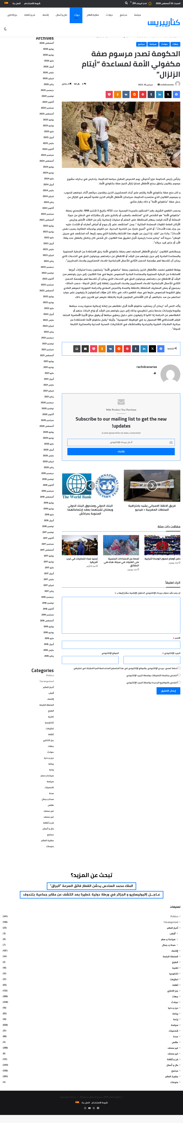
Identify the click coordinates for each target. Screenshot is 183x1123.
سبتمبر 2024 (47, 155)
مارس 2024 (48, 191)
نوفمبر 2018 (48, 526)
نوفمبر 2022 (48, 273)
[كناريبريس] (163, 22)
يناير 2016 (49, 656)
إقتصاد (45, 15)
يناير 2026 (49, 84)
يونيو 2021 (48, 367)
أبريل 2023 (48, 244)
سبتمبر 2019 (47, 491)
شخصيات (49, 788)
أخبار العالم (48, 687)
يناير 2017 (49, 591)
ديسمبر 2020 (47, 403)
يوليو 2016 (49, 627)
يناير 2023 (49, 261)
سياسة (137, 15)
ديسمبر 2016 (47, 597)
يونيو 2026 (48, 55)
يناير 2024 (49, 202)
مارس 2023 (48, 249)
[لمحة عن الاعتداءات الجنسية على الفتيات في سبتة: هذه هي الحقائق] (121, 545)
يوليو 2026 (48, 49)
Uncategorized (47, 681)
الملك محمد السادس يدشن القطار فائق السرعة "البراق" (91, 886)
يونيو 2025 (48, 126)
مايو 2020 (49, 444)
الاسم (176, 638)
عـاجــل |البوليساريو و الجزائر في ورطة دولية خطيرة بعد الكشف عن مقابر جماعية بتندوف (91, 895)
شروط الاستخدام (32, 4)
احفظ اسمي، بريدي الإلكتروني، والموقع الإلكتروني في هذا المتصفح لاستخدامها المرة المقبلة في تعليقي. (125, 668)
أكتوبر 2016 (48, 609)
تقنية (51, 717)
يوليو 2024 (48, 167)
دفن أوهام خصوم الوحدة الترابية (162, 558)
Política (50, 676)
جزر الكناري (12, 15)
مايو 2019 (49, 515)
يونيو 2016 (48, 633)
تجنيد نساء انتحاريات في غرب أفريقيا (82, 560)
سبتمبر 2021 (47, 350)
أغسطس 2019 (47, 497)
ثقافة (51, 735)
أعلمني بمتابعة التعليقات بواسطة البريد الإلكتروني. (151, 676)
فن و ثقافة (29, 15)
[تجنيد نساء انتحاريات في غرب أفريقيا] (80, 545)
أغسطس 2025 (46, 114)
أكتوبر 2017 (48, 538)
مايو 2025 (49, 132)
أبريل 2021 (49, 379)
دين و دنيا (49, 758)
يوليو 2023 (48, 226)
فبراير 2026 (48, 79)
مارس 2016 (48, 650)
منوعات (50, 847)
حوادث (109, 15)
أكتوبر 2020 (48, 414)
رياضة (51, 764)
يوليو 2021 (49, 361)
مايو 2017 (49, 568)
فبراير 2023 (48, 255)
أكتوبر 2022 (48, 279)
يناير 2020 (49, 468)
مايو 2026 (49, 61)
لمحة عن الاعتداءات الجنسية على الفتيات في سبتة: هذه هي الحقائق (121, 562)
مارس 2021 (48, 385)
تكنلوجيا (49, 723)
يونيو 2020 (48, 438)
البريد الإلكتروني (171, 653)
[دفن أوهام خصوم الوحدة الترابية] (162, 545)
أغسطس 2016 (47, 621)
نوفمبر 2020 (48, 409)
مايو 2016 (49, 638)
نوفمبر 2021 (48, 344)
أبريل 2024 (48, 185)
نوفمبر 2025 (48, 96)
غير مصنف (49, 811)
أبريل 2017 (49, 574)
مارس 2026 (48, 73)
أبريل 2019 (49, 521)
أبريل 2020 (48, 450)
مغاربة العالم (93, 15)
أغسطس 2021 (47, 356)
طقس (51, 805)
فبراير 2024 (48, 196)
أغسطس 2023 (46, 220)
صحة (51, 793)
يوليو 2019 (49, 503)
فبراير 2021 (48, 391)
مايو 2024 (49, 179)
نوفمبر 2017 (48, 532)
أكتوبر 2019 (48, 485)
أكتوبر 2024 (48, 149)
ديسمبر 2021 (47, 338)
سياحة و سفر (47, 776)
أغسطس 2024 (46, 161)
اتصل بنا (17, 4)
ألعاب (51, 693)
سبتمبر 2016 (47, 615)
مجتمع (123, 15)
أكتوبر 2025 (48, 102)
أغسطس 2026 (46, 43)
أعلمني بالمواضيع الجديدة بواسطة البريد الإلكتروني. (151, 683)
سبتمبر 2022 (47, 285)
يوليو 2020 (48, 432)
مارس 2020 (48, 456)
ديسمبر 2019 (47, 473)
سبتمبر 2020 (47, 420)
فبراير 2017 (48, 585)
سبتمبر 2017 (48, 544)
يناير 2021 (49, 397)
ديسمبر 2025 (47, 90)
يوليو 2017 (49, 556)
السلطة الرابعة (46, 705)
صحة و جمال (48, 799)
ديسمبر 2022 (47, 267)
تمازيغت (50, 729)
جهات (77, 15)
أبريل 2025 (48, 137)
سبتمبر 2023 (47, 214)
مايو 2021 (49, 373)
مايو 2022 (49, 308)
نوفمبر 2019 (48, 479)
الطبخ (51, 711)
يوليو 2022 (48, 297)
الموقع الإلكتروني (110, 653)
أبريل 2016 (49, 644)
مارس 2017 (49, 580)
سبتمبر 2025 (47, 108)
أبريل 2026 (48, 67)
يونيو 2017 (49, 562)
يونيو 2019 (48, 509)
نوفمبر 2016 (48, 603)
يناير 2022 (49, 332)
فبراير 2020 (48, 462)
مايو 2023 (49, 238)
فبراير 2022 (48, 326)
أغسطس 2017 (47, 550)
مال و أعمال (61, 15)
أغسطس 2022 (46, 291)
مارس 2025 (48, 143)
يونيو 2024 (48, 173)
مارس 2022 (48, 320)
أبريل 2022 (48, 314)
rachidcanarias (167, 85)
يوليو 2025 (48, 120)
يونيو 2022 (48, 303)
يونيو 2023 (48, 232)
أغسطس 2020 (46, 426)
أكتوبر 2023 (48, 208)
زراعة (51, 770)
